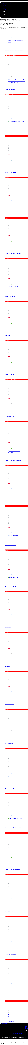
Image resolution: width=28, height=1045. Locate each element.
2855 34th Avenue (9, 704)
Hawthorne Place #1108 (11, 911)
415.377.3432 (15, 1032)
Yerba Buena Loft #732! (11, 374)
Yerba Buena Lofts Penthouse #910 (14, 50)
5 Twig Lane (8, 666)
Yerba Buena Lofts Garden (12, 213)
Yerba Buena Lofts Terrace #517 (13, 253)
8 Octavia (7, 335)
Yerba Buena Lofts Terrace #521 (13, 827)
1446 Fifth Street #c (10, 545)
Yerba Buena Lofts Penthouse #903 (14, 869)
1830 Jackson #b (9, 416)
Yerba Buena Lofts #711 (11, 954)
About (4, 9)
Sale (4, 6)
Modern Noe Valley (10, 296)
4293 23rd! (8, 627)
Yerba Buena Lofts (10, 89)
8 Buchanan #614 (9, 995)
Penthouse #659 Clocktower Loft (13, 130)
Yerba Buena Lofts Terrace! (12, 586)
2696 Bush (8, 500)
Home (4, 5)
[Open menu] (0, 17)
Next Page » (11, 1021)
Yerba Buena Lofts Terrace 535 (13, 460)
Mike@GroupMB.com (17, 1033)
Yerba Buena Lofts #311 (11, 172)
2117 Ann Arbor (9, 743)
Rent (4, 8)
